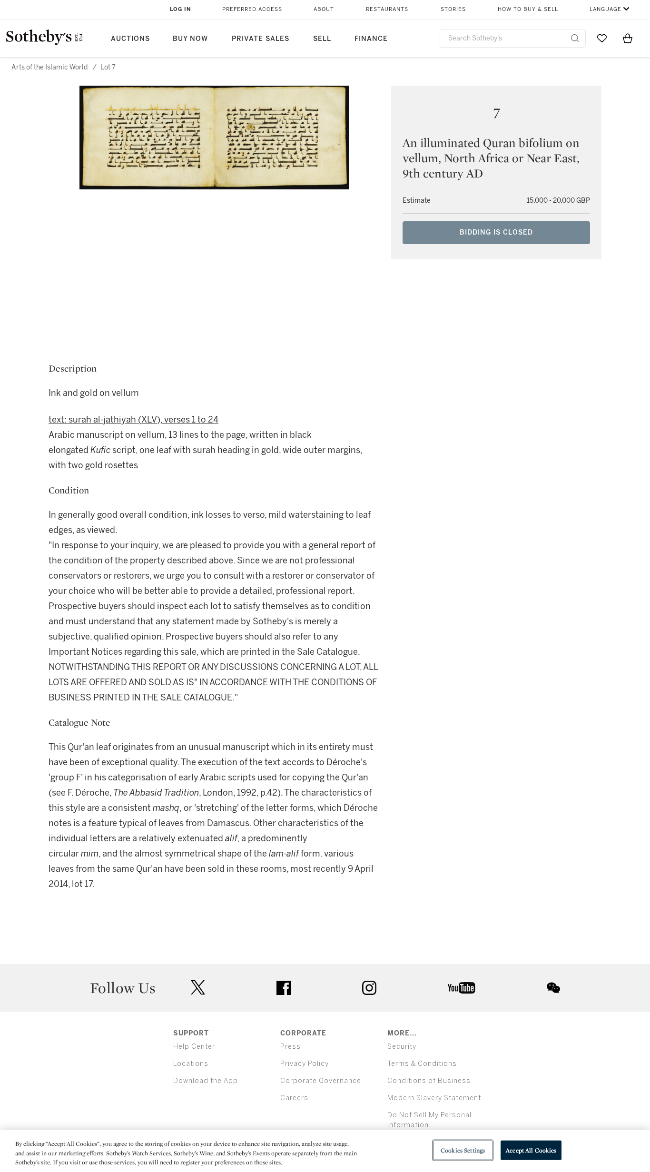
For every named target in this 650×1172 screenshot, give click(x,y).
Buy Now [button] (190, 39)
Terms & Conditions (422, 1064)
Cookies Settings (463, 1150)
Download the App (205, 1081)
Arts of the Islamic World (49, 67)
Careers (294, 1098)
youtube (461, 988)
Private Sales (260, 39)
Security (401, 1047)
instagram (369, 988)
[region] (325, 1151)
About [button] (324, 9)
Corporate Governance (320, 1081)
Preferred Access (252, 9)
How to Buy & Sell (528, 9)
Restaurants (387, 9)
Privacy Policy (304, 1064)
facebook (283, 988)
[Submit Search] (575, 38)
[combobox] (513, 38)
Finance (371, 39)
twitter (198, 987)
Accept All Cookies (531, 1150)
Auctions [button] (130, 39)
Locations (190, 1064)
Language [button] (605, 9)
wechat (553, 988)
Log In (180, 9)
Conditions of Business (429, 1081)
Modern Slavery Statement (434, 1098)
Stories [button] (453, 9)
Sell (322, 39)
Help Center (194, 1047)
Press (290, 1047)
